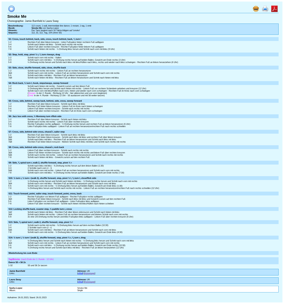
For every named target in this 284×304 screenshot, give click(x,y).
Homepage (89, 273)
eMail (80, 273)
